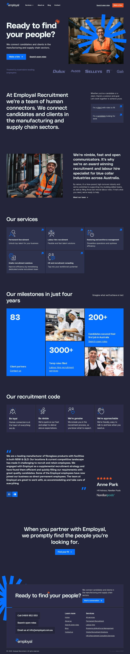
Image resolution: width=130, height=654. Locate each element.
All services (90, 617)
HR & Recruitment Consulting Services (100, 636)
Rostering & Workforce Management (99, 628)
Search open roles (97, 341)
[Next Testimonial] (15, 494)
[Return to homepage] (12, 5)
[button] (29, 5)
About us (68, 621)
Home (67, 617)
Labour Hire (90, 625)
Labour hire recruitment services (61, 369)
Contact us (15, 370)
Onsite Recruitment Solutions (97, 632)
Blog (66, 628)
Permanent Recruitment (95, 621)
